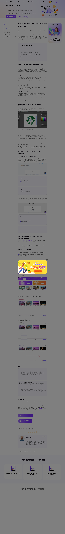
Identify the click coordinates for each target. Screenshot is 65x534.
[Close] (47, 260)
